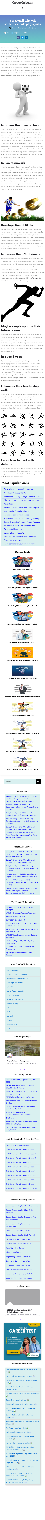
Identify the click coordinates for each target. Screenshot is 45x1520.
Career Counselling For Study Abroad (20, 1235)
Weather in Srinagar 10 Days (16, 493)
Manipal (10, 1016)
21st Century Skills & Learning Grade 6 (20, 1175)
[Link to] (22, 564)
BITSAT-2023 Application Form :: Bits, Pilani (21, 1091)
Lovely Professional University (17, 974)
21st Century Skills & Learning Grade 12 (21, 1149)
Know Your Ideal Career (15, 1248)
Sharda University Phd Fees (15, 916)
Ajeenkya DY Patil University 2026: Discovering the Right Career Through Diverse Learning (22, 807)
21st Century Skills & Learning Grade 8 (20, 1167)
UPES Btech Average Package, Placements (21, 913)
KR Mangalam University (15, 983)
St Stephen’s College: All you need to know (22, 496)
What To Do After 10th (14, 1252)
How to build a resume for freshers (18, 1443)
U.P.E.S (9, 1008)
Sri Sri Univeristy (12, 1004)
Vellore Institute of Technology (17, 978)
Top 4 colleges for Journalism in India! (19, 544)
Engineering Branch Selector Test (18, 1256)
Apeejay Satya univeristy (15, 999)
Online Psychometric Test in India (17, 1432)
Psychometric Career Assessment (18, 1244)
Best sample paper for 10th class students (20, 1404)
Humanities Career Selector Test (18, 1265)
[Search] (38, 781)
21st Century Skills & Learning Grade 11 (21, 1154)
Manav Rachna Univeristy (16, 991)
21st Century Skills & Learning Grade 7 (20, 1171)
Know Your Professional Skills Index (19, 1269)
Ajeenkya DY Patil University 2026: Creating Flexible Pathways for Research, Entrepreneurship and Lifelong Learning (21, 798)
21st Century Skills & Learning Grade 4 (21, 1184)
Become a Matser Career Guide (18, 1239)
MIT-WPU (10, 987)
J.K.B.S (9, 1029)
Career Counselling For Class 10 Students (22, 1206)
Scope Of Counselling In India (16, 1400)
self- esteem (21, 258)
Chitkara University (13, 995)
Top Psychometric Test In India (16, 1428)
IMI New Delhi (12, 1024)
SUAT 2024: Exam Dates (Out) (16, 920)
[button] (18, 37)
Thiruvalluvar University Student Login (19, 489)
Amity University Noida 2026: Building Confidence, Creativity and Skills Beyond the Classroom (22, 821)
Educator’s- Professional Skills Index (19, 1274)
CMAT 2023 (10, 1118)
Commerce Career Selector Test (18, 1261)
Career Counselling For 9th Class (24, 28)
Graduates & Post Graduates (17, 1145)
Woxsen (9, 1020)
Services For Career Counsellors (18, 1231)
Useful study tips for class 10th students (19, 1376)
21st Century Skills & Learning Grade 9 (20, 1162)
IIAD (8, 1012)
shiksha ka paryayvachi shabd (16, 515)
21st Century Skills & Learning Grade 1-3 (21, 1188)
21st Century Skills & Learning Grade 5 (20, 1180)
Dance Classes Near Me (14, 533)
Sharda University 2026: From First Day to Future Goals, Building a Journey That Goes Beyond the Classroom (21, 835)
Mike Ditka (32, 48)
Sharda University (13, 970)
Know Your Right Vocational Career (19, 1278)
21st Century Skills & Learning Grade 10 (21, 1158)
